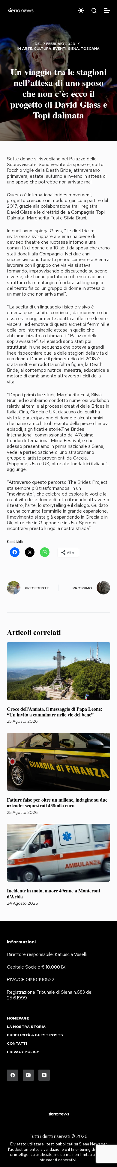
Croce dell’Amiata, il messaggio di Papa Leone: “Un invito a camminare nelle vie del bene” (54, 711)
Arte (27, 48)
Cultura (42, 48)
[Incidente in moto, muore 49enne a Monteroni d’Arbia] (58, 853)
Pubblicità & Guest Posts (35, 1035)
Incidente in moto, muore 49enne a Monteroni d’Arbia (53, 893)
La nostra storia (26, 1027)
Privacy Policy (23, 1052)
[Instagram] (28, 1075)
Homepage (18, 1018)
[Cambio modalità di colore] (81, 10)
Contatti (17, 1043)
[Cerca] (94, 10)
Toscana (90, 48)
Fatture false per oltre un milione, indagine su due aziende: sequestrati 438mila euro (57, 802)
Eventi (59, 48)
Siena (73, 48)
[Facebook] (12, 1075)
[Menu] (107, 10)
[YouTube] (44, 1075)
